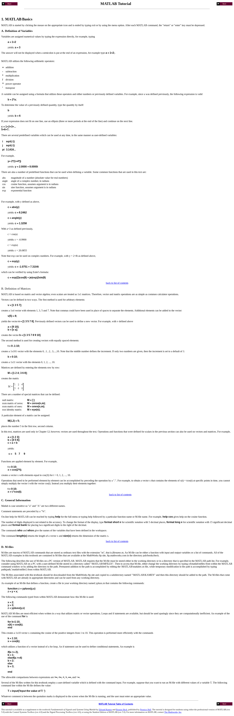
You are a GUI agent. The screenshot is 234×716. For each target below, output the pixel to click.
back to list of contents (117, 283)
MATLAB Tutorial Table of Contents (116, 704)
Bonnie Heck (121, 709)
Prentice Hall (145, 709)
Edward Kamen (105, 709)
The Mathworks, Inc (172, 712)
